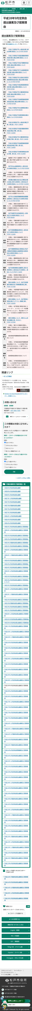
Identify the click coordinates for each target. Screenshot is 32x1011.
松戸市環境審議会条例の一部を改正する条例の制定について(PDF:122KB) (17, 232)
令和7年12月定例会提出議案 (12, 498)
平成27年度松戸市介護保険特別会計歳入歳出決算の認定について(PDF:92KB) (18, 94)
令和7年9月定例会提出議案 (12, 502)
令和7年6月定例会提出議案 (12, 509)
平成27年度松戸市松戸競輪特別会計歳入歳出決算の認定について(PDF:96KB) (18, 65)
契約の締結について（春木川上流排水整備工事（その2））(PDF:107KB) (17, 320)
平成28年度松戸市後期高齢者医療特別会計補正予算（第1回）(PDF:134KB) (18, 145)
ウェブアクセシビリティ (7, 972)
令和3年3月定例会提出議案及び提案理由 (16, 585)
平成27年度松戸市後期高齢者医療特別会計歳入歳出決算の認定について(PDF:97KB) (18, 101)
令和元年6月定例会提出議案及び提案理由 (16, 622)
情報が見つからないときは (15, 924)
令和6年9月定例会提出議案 (12, 519)
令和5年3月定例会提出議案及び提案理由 (16, 546)
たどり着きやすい (11, 461)
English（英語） (15, 930)
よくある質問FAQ (14, 919)
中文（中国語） (15, 936)
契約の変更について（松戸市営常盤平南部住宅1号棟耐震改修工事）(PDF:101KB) (17, 284)
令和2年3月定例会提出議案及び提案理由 (16, 610)
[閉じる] (1, 998)
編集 (28, 906)
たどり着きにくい (11, 467)
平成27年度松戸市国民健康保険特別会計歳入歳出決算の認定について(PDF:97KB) (18, 58)
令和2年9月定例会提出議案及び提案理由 (16, 599)
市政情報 (14, 8)
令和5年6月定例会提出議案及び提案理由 (16, 539)
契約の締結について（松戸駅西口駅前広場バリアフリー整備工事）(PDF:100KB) (17, 301)
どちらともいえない (12, 445)
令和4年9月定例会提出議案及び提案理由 (16, 560)
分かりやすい (10, 442)
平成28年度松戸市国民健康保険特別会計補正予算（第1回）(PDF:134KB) (18, 131)
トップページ (5, 8)
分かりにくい (10, 448)
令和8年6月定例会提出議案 (12, 491)
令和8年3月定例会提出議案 (12, 495)
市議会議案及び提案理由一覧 (8, 10)
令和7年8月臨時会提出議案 (12, 505)
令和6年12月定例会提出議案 (12, 516)
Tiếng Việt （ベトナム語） (15, 947)
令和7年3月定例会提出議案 (12, 512)
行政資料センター (12, 44)
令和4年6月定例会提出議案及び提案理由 (16, 564)
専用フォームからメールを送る (18, 416)
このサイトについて (6, 970)
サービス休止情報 (5, 974)
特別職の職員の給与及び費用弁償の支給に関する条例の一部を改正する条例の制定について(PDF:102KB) (18, 182)
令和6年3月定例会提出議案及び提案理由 (16, 526)
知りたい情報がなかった (13, 451)
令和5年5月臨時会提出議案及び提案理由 (16, 542)
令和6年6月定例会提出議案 (12, 523)
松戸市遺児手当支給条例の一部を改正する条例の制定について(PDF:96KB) (17, 215)
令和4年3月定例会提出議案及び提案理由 (16, 567)
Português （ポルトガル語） (15, 958)
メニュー (29, 4)
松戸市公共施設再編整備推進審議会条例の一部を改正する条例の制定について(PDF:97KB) (17, 198)
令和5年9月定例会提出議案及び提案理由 (16, 535)
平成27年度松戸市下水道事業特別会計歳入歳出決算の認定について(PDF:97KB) (18, 72)
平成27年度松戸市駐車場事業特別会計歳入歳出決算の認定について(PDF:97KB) (18, 87)
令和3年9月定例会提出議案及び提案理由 (16, 576)
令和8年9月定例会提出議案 (12, 488)
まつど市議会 (8, 376)
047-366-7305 (15, 410)
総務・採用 (22, 8)
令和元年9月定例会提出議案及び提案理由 (16, 619)
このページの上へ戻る (23, 478)
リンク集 (15, 974)
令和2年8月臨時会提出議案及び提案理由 (16, 603)
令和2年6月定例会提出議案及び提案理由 (16, 606)
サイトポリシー (18, 970)
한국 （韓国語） (15, 941)
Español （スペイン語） (15, 952)
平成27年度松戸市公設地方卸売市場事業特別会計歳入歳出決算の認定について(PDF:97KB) (18, 79)
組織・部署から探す (10, 1004)
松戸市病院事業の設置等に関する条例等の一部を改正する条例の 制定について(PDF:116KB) (17, 270)
